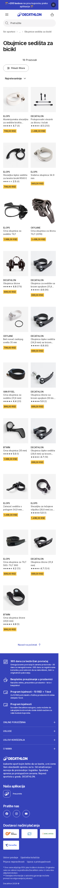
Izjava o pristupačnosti (39, 849)
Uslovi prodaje (10, 845)
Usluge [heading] (7, 719)
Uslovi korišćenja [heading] (14, 728)
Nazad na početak (27, 644)
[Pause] (53, 4)
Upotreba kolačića (30, 845)
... (20, 31)
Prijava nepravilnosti (14, 849)
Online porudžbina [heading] (14, 711)
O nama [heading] (7, 737)
